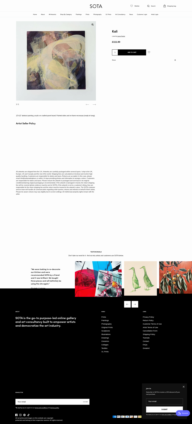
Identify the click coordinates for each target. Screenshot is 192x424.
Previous (127, 304)
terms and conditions (41, 407)
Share (114, 60)
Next (135, 304)
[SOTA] (96, 6)
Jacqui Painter (121, 36)
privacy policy (55, 407)
